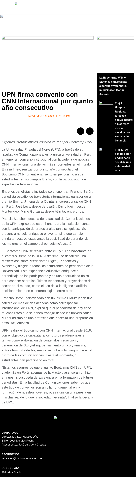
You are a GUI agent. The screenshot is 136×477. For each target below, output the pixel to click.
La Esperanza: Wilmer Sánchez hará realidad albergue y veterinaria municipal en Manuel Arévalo (113, 86)
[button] (21, 8)
